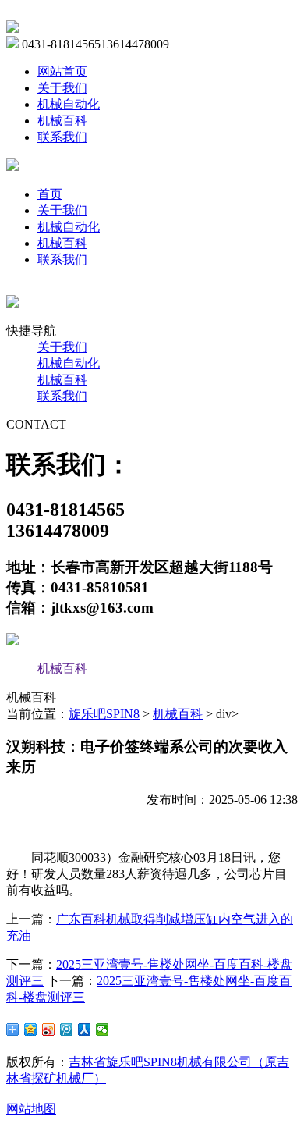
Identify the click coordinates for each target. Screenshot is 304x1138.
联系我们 (62, 137)
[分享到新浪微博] (48, 1029)
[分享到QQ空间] (30, 1029)
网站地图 (31, 1108)
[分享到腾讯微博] (66, 1029)
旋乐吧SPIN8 (104, 713)
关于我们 (62, 87)
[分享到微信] (102, 1029)
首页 (49, 194)
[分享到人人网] (84, 1029)
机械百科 (62, 120)
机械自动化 (68, 104)
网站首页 (62, 71)
